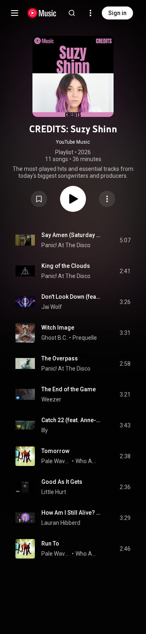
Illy (44, 430)
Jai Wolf (51, 307)
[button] (39, 199)
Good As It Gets (61, 482)
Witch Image (57, 327)
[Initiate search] (71, 12)
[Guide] (14, 13)
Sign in (117, 13)
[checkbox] (125, 240)
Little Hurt (53, 492)
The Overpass (59, 358)
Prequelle (85, 337)
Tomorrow (55, 451)
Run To (50, 543)
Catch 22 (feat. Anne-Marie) (71, 420)
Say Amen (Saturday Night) (71, 235)
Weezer (51, 399)
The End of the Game (68, 389)
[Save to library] (39, 199)
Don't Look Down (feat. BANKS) (71, 296)
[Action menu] (107, 199)
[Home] (42, 13)
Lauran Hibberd (60, 523)
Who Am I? (88, 461)
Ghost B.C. (54, 337)
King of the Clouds (65, 266)
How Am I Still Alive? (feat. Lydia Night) (71, 512)
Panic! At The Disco (65, 245)
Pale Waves (56, 461)
